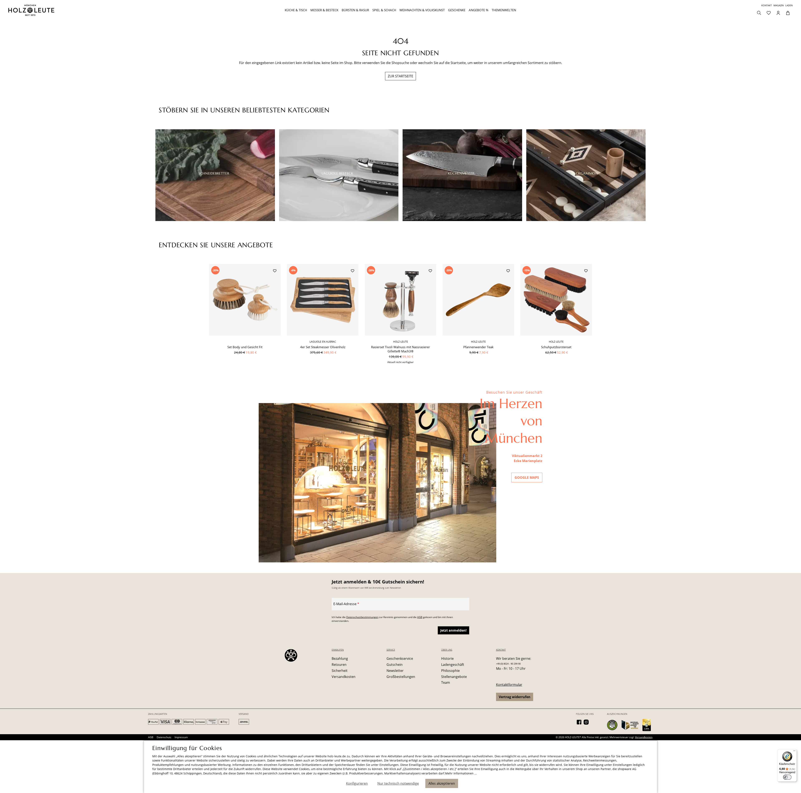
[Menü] (794, 751)
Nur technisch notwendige (398, 783)
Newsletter (395, 670)
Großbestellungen (401, 676)
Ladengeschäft (452, 664)
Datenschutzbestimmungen (362, 617)
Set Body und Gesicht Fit (244, 347)
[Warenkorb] (788, 12)
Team (445, 682)
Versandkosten (343, 676)
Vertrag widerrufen (514, 697)
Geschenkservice (400, 658)
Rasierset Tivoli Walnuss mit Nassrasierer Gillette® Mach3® (400, 349)
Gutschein (395, 664)
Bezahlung (340, 658)
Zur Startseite (400, 76)
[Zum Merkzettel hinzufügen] (275, 271)
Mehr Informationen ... (461, 773)
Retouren (339, 664)
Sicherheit (340, 670)
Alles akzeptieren (441, 783)
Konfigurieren (357, 783)
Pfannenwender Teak (478, 347)
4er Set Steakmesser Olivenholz (322, 347)
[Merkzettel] (768, 12)
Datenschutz (164, 737)
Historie (447, 658)
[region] (400, 316)
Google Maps (527, 477)
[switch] (787, 777)
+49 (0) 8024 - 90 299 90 (508, 663)
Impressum (181, 737)
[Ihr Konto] (778, 12)
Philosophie (450, 670)
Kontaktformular (509, 684)
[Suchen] (759, 12)
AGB (419, 617)
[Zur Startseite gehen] (73, 10)
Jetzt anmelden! (453, 630)
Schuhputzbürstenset (556, 347)
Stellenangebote (454, 676)
